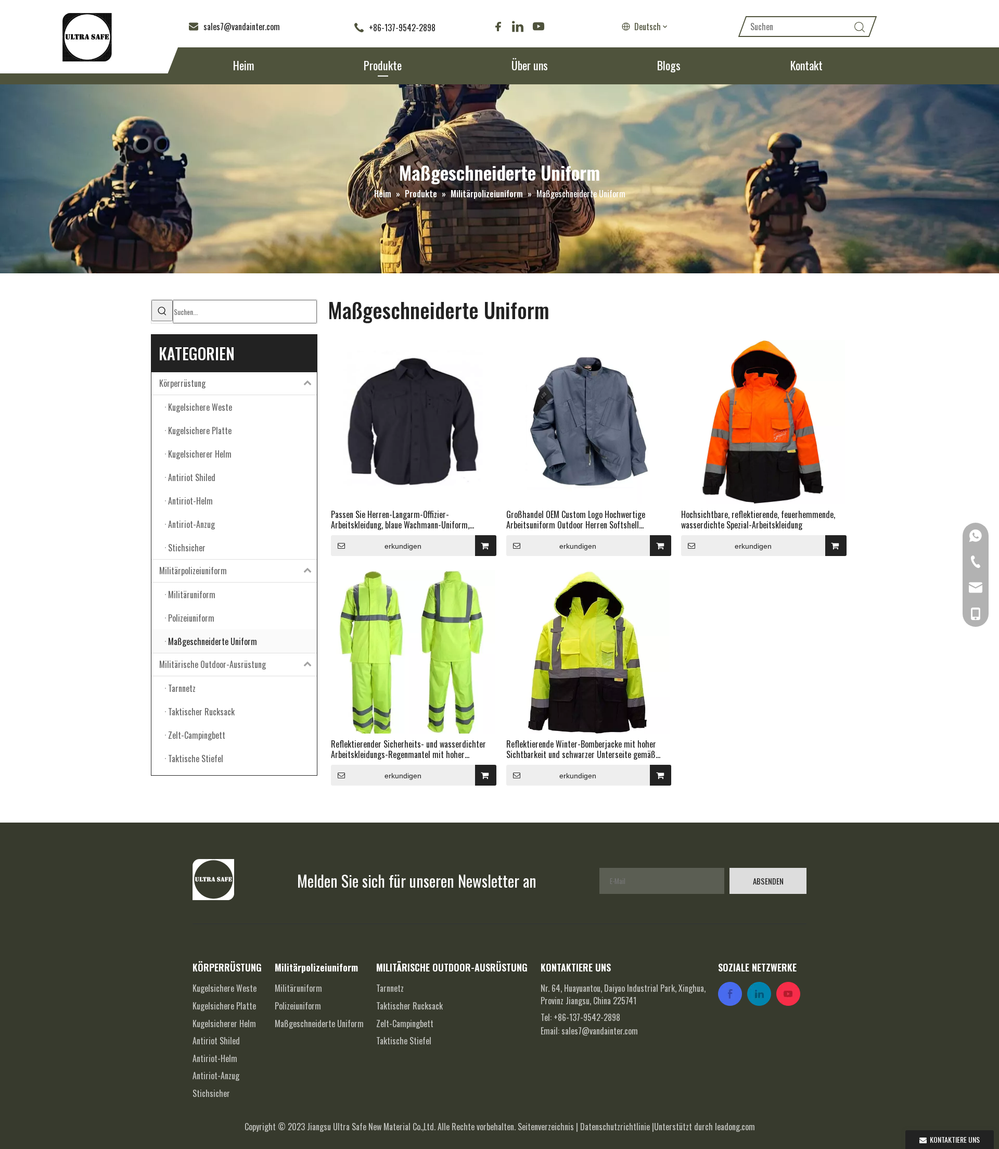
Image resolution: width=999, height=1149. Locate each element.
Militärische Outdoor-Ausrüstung (212, 664)
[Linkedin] (517, 26)
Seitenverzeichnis (546, 1126)
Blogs (669, 65)
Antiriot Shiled (216, 1040)
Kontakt (806, 65)
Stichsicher (211, 1093)
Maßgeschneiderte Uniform (319, 1023)
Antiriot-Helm (215, 1058)
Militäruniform (298, 988)
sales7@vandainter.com (599, 1031)
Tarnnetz (390, 988)
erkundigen (403, 546)
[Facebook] (498, 26)
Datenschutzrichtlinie (615, 1126)
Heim (243, 65)
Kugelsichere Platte (224, 1006)
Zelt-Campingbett (404, 1023)
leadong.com (735, 1126)
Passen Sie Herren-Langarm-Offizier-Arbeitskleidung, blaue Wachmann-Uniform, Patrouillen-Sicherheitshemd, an (400, 519)
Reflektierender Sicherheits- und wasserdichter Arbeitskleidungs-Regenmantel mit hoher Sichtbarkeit (408, 749)
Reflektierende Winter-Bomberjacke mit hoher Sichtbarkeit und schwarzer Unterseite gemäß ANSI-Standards (581, 749)
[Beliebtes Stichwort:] (162, 310)
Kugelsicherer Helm (224, 1023)
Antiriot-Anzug (216, 1075)
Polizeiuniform (298, 1006)
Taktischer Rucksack (409, 1006)
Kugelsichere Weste (225, 988)
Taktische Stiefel (403, 1040)
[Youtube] (537, 26)
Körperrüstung (182, 383)
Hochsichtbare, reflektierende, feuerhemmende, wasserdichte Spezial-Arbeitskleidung (758, 519)
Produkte (383, 65)
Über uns (529, 65)
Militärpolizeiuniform (193, 570)
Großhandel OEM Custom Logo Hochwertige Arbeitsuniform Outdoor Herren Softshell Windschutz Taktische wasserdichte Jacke (575, 519)
